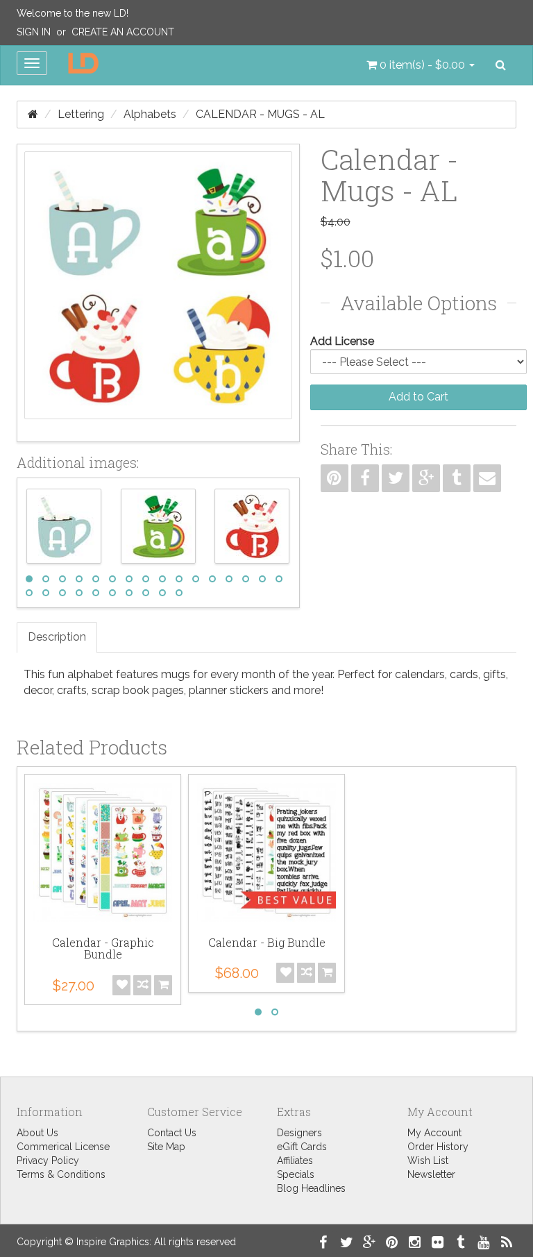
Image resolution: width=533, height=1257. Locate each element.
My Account (434, 1132)
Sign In (34, 31)
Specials (295, 1174)
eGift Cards (302, 1146)
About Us (37, 1132)
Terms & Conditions (61, 1174)
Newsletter (431, 1174)
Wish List (427, 1160)
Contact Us (171, 1132)
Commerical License (63, 1146)
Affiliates (295, 1160)
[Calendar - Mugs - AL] (158, 293)
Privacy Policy (48, 1160)
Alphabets (150, 114)
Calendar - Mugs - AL (260, 114)
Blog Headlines (311, 1188)
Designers (299, 1132)
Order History (437, 1146)
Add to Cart (418, 396)
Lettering (81, 114)
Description (57, 636)
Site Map (166, 1146)
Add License (342, 341)
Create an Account (122, 31)
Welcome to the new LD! (72, 13)
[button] (420, 65)
